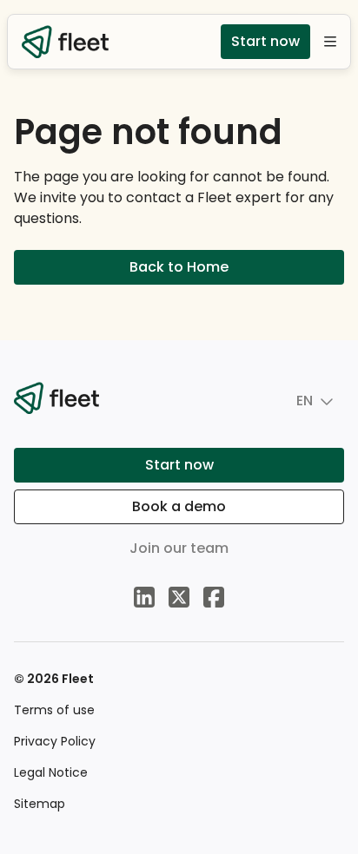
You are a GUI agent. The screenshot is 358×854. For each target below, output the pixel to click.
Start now (265, 41)
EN (304, 401)
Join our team (179, 548)
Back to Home (179, 267)
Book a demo (179, 506)
